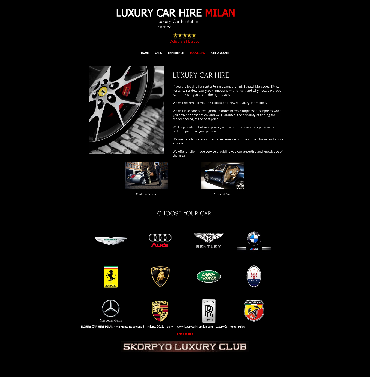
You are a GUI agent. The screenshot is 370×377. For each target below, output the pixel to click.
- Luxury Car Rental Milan (229, 326)
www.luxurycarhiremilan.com (195, 326)
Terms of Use (184, 334)
